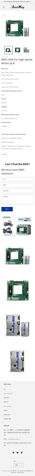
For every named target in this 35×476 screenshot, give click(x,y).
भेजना (7, 209)
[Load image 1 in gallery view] (9, 50)
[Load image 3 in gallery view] (26, 50)
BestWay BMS (9, 470)
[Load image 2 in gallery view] (17, 50)
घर (4, 389)
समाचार (5, 410)
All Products (7, 406)
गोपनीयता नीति (7, 419)
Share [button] (5, 154)
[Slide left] (2, 51)
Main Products (8, 393)
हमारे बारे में (6, 398)
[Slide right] (33, 51)
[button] (4, 7)
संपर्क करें (6, 402)
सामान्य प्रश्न (7, 415)
